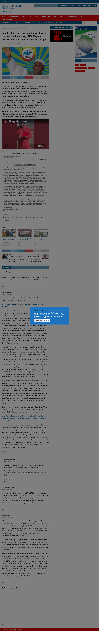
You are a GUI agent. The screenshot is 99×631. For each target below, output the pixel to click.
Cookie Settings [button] (38, 320)
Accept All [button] (46, 320)
